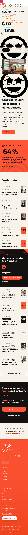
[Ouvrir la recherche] (1, 33)
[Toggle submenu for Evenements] (11, 14)
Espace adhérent (9, 518)
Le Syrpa (5, 9)
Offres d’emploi (7, 28)
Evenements (6, 14)
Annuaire (5, 26)
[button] (1, 1)
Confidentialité (16, 529)
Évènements (5, 476)
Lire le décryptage (8, 166)
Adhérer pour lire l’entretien (11, 277)
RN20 (17, 532)
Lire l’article (8, 132)
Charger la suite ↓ (14, 373)
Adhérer (5, 29)
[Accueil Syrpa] (7, 448)
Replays (8, 18)
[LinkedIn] (3, 462)
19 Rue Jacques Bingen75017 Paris (8, 509)
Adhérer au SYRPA (14, 409)
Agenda (8, 16)
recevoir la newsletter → (14, 433)
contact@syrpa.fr (7, 513)
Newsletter (5, 494)
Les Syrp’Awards (11, 20)
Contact (5, 31)
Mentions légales (7, 499)
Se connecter (5, 281)
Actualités (6, 11)
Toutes (6, 50)
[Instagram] (7, 462)
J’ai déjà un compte (14, 415)
